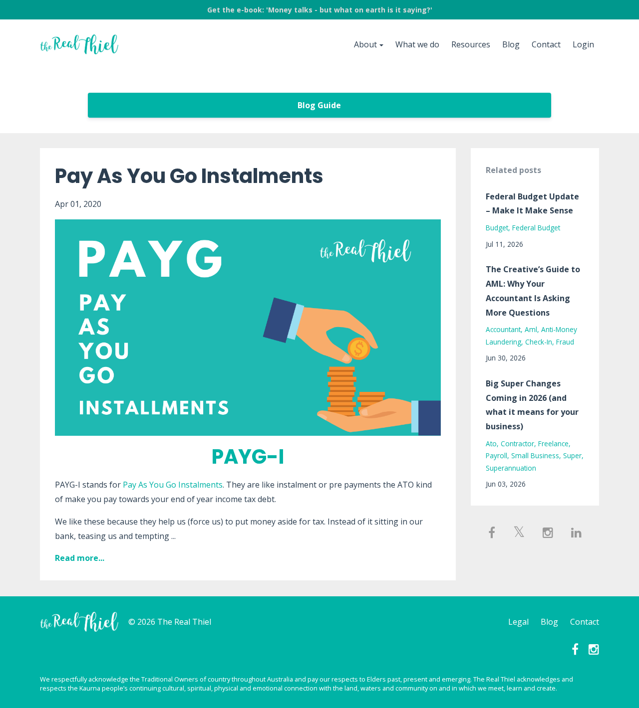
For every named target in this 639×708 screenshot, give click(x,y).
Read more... (79, 557)
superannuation (511, 468)
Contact (546, 44)
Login (583, 44)
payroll (496, 455)
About (365, 44)
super (572, 455)
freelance (553, 443)
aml (531, 329)
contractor (517, 443)
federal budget (536, 227)
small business (535, 455)
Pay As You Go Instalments (189, 176)
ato (491, 443)
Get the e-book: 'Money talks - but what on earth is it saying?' (319, 9)
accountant (503, 329)
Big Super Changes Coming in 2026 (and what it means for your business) (532, 405)
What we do (417, 44)
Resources (470, 44)
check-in (538, 342)
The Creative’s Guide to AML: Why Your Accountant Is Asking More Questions (533, 291)
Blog (511, 44)
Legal (518, 621)
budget (497, 227)
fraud (565, 342)
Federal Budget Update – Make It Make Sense (532, 203)
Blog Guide (319, 105)
